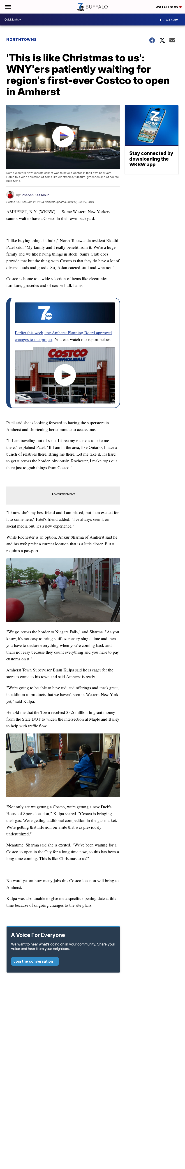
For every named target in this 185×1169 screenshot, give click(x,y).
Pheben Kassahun (35, 195)
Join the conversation (33, 961)
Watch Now (167, 7)
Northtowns (21, 39)
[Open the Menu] (7, 7)
